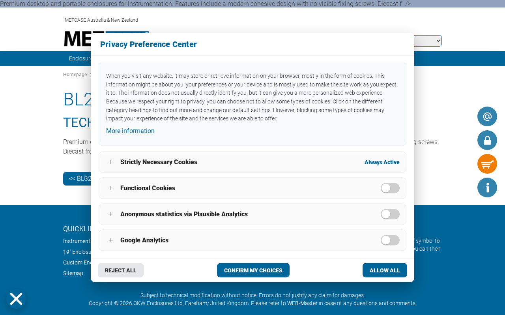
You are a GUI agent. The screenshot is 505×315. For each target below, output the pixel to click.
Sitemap (73, 273)
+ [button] (111, 162)
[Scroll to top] (463, 187)
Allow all (385, 270)
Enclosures (82, 58)
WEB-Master (302, 303)
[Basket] (487, 164)
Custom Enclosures (86, 262)
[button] (16, 299)
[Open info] (487, 187)
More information (130, 131)
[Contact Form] (487, 116)
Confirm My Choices (253, 270)
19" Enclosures (81, 252)
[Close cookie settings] (16, 299)
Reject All (121, 270)
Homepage (75, 74)
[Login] (487, 140)
